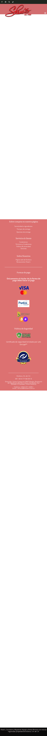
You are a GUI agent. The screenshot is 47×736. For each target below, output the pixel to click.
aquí (22, 669)
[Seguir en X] (9, 2)
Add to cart (20, 107)
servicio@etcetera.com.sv (26, 388)
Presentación (11, 98)
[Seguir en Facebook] (2, 2)
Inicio (7, 25)
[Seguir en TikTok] (13, 2)
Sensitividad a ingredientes (23, 226)
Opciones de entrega (23, 232)
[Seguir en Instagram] (5, 2)
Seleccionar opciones (13, 167)
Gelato (13, 25)
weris (6, 519)
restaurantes (15, 517)
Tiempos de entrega (23, 229)
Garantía (24, 248)
